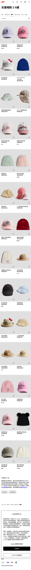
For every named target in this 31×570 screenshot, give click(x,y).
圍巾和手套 (24, 487)
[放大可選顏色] (2, 48)
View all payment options (7, 565)
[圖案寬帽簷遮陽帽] (8, 97)
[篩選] (29, 19)
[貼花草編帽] (8, 322)
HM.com (3, 504)
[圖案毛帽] (8, 160)
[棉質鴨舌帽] (8, 32)
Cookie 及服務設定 (16, 555)
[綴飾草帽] (8, 193)
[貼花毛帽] (8, 386)
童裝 (8, 504)
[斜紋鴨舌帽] (8, 290)
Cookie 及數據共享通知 (17, 544)
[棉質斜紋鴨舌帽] (8, 128)
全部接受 (16, 548)
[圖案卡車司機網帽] (8, 224)
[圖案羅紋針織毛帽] (8, 257)
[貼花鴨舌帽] (8, 64)
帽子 (20, 504)
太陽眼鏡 (4, 487)
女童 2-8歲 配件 (14, 504)
